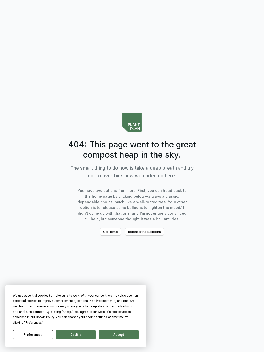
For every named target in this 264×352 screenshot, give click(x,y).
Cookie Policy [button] (45, 317)
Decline (75, 335)
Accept (118, 335)
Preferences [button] (34, 322)
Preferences (32, 335)
